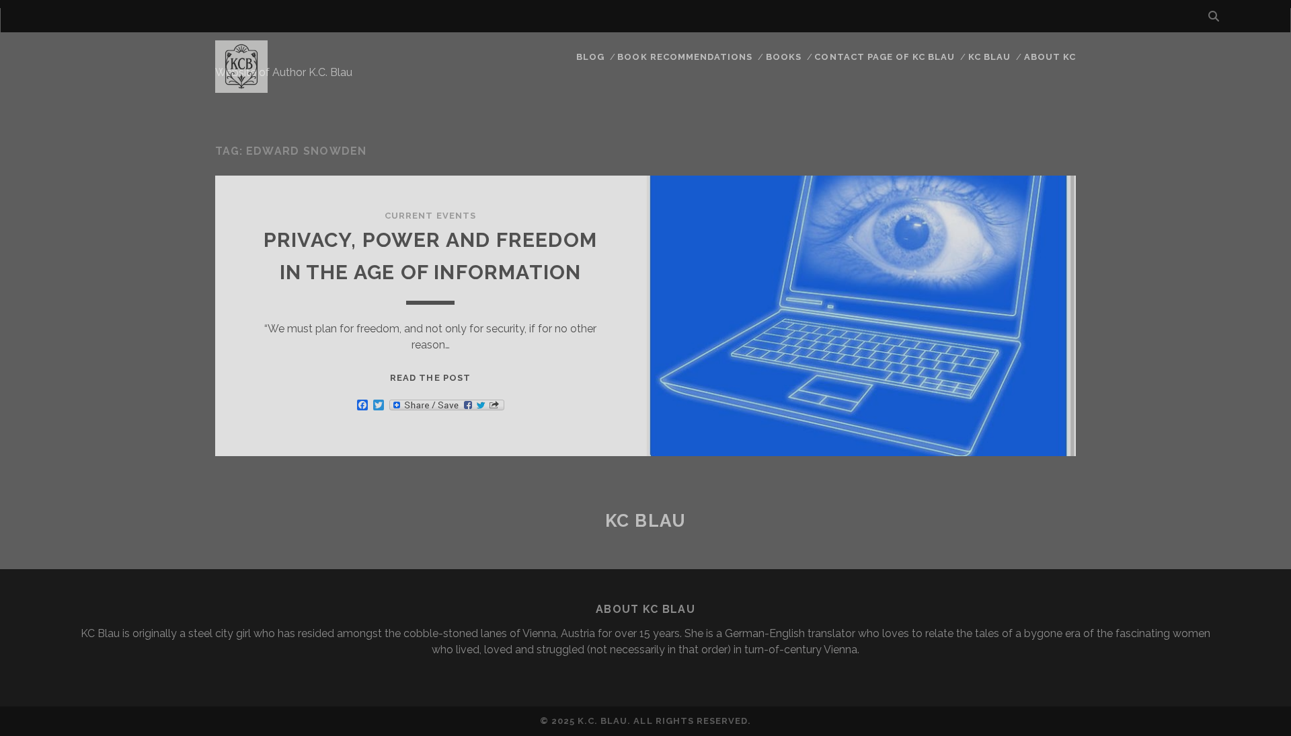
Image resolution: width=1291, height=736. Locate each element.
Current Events (430, 216)
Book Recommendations (684, 57)
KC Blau (989, 57)
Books (783, 57)
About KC (1050, 57)
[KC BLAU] (241, 87)
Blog (590, 57)
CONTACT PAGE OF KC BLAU (884, 57)
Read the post (430, 378)
